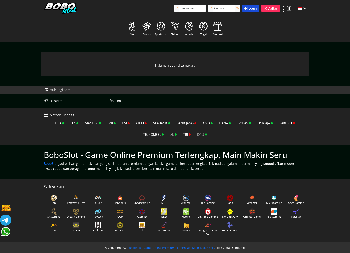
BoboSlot (51, 163)
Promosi (217, 34)
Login (253, 8)
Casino (147, 34)
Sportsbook (161, 34)
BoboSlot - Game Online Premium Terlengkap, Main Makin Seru (172, 248)
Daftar (272, 8)
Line (119, 101)
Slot (132, 34)
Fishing (175, 34)
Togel (203, 34)
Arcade (189, 34)
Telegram (55, 101)
